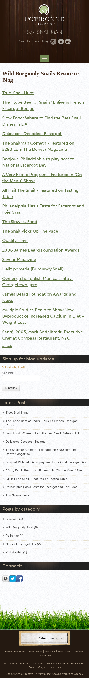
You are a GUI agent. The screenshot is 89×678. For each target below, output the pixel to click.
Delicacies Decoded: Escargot (32, 133)
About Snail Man (53, 651)
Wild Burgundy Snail (22, 527)
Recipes (78, 651)
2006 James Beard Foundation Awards (40, 250)
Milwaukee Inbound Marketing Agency (60, 673)
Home (8, 651)
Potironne (15, 535)
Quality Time (15, 240)
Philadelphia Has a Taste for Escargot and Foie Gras (41, 487)
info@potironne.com (49, 667)
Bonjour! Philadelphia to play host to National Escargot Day (46, 462)
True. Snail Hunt (18, 92)
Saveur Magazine (19, 259)
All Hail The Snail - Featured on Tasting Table (36, 478)
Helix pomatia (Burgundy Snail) (33, 269)
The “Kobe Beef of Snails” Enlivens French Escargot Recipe (41, 423)
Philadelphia (16, 552)
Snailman (14, 519)
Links (36, 41)
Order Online (35, 651)
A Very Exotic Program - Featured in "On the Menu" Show (45, 470)
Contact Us (44, 655)
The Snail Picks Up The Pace (30, 231)
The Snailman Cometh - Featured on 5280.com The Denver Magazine (41, 452)
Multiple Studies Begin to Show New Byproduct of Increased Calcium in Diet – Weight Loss (43, 316)
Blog (45, 41)
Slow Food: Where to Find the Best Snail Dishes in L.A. (43, 433)
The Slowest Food (19, 221)
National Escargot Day (23, 544)
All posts (7, 346)
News (68, 651)
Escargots (19, 651)
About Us (24, 41)
